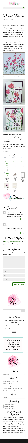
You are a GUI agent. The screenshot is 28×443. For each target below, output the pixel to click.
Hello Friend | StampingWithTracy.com (12, 241)
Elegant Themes (12, 441)
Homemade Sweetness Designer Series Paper (12, 388)
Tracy (5, 19)
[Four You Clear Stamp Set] (23, 161)
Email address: (8, 328)
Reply (23, 219)
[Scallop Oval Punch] (6, 177)
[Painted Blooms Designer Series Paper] (6, 165)
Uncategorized (15, 19)
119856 (7, 180)
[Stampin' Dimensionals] (15, 187)
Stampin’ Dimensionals (15, 189)
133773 (7, 189)
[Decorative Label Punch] (15, 176)
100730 (23, 180)
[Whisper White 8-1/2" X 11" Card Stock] (23, 176)
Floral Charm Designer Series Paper (10, 390)
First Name (8, 325)
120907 (15, 179)
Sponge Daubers (7, 188)
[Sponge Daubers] (6, 187)
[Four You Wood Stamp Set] (15, 161)
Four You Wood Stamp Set (15, 164)
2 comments (21, 19)
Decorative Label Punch (15, 178)
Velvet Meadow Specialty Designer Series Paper (13, 386)
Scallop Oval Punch (7, 179)
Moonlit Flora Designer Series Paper (10, 381)
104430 (15, 190)
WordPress (20, 441)
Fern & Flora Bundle (7, 383)
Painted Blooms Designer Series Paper (7, 167)
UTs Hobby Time (10, 224)
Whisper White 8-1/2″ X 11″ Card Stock (23, 178)
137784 (7, 169)
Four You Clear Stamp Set (23, 164)
